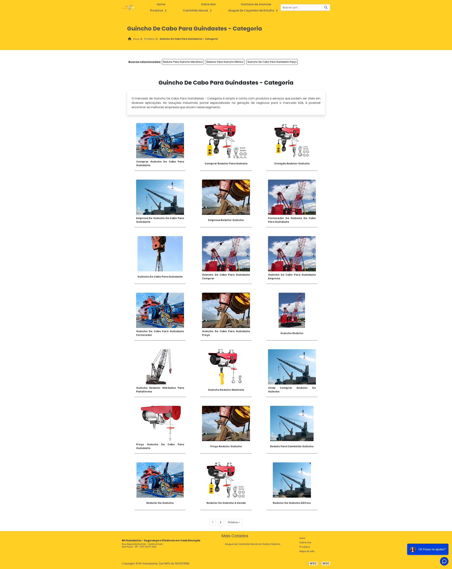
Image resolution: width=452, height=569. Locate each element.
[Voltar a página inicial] (129, 7)
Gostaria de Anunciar (256, 4)
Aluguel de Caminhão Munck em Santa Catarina (252, 544)
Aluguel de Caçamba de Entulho (251, 10)
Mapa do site (306, 551)
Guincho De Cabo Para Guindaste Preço (272, 62)
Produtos (156, 10)
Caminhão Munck (195, 10)
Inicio (302, 538)
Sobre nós (305, 542)
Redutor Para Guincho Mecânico (183, 62)
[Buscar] (325, 7)
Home (161, 4)
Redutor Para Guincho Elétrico (225, 62)
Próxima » (234, 522)
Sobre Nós (208, 4)
